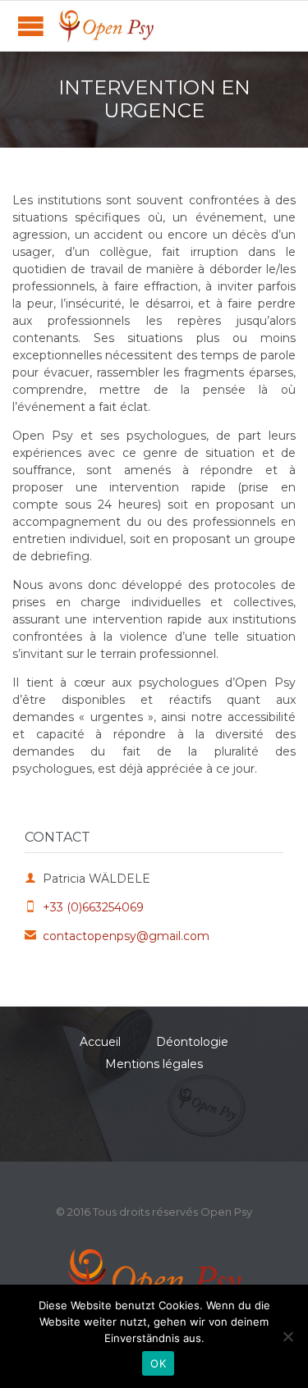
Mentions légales (154, 1064)
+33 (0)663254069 (84, 907)
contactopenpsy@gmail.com (117, 936)
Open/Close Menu (31, 25)
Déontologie (192, 1041)
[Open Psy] (106, 26)
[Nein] (287, 1336)
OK (158, 1363)
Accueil (100, 1041)
